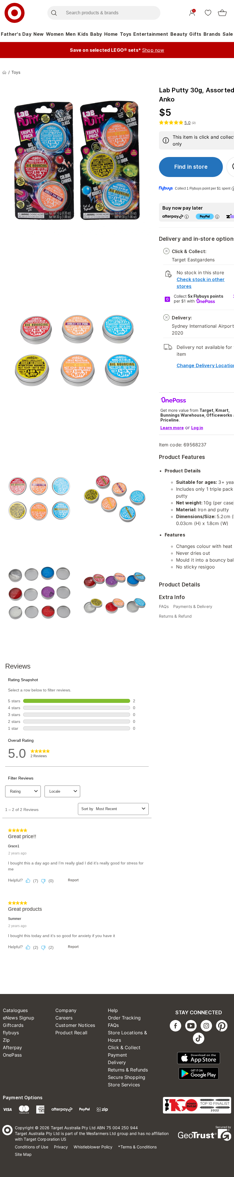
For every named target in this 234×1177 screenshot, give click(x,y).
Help (113, 1010)
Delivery (117, 1062)
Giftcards (13, 1025)
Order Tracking (124, 1018)
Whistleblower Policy (93, 1146)
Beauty (178, 34)
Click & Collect (124, 1047)
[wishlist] (208, 12)
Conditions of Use (31, 1146)
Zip (6, 1040)
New (38, 34)
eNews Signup (18, 1018)
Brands (212, 34)
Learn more (172, 427)
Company (65, 1010)
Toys (126, 34)
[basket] (222, 12)
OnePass (12, 1055)
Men (71, 34)
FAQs (113, 1025)
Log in (197, 427)
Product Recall (71, 1032)
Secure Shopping (126, 1077)
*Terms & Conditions (137, 1146)
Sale (228, 34)
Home (111, 34)
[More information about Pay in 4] (217, 216)
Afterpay (12, 1047)
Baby (96, 34)
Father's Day (16, 34)
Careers (63, 1018)
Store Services (124, 1084)
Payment (117, 1055)
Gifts (195, 34)
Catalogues (15, 1010)
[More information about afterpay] (186, 216)
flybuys (11, 1032)
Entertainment (150, 34)
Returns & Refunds (128, 1070)
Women (55, 34)
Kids (83, 34)
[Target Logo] (15, 13)
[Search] (53, 13)
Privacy (61, 1146)
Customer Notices (75, 1025)
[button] (191, 167)
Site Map (23, 1154)
